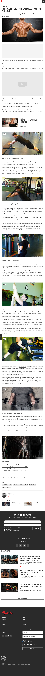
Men (17, 527)
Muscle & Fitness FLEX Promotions (12, 531)
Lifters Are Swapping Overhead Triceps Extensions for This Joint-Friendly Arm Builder (31, 558)
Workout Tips (22, 118)
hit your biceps (22, 366)
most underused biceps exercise (17, 416)
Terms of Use (3, 657)
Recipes (3, 624)
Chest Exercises (14, 502)
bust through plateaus (16, 106)
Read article (23, 126)
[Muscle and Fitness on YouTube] (24, 545)
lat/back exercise (21, 263)
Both (14, 527)
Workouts (4, 617)
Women (20, 527)
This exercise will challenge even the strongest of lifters (15, 161)
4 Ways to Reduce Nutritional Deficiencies (38, 504)
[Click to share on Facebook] (1, 335)
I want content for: (8, 527)
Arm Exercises (4, 6)
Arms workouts (5, 484)
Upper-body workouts (6, 487)
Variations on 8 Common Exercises (28, 121)
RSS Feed (24, 624)
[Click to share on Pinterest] (1, 339)
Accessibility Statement (5, 660)
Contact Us (3, 656)
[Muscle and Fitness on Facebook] (17, 545)
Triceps (26, 484)
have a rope (23, 314)
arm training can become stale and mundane (32, 68)
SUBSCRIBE (36, 528)
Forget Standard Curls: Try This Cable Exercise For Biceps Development (31, 572)
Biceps (11, 484)
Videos (23, 619)
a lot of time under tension (8, 217)
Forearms (21, 484)
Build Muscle (16, 484)
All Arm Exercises (22, 598)
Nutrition (4, 619)
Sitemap (3, 632)
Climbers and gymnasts (7, 319)
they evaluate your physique (35, 62)
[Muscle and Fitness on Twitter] (20, 545)
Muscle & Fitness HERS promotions (12, 530)
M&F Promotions (9, 529)
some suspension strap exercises (29, 209)
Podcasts (24, 622)
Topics (23, 617)
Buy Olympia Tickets (6, 629)
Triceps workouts (32, 484)
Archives (4, 630)
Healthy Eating (35, 502)
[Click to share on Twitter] (1, 337)
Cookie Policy (3, 659)
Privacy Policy (3, 658)
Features (4, 622)
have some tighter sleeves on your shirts (27, 111)
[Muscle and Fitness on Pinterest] (28, 545)
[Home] (2, 2)
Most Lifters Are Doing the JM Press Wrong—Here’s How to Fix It (31, 587)
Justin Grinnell (6, 16)
